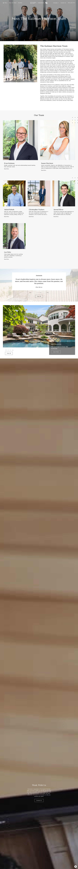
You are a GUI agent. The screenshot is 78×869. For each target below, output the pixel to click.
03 (40, 292)
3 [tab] (10, 350)
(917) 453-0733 (71, 2)
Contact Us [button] (39, 800)
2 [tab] (8, 350)
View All (39, 296)
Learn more (56, 351)
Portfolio (20, 2)
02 (39, 292)
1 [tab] (6, 350)
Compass (55, 2)
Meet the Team (12, 2)
